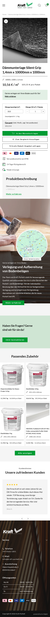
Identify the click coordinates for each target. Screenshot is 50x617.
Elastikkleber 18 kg (32, 389)
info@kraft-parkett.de (12, 559)
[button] (3, 5)
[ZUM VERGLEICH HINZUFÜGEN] (21, 366)
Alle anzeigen (25, 453)
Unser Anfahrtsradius (32, 259)
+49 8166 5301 (9, 552)
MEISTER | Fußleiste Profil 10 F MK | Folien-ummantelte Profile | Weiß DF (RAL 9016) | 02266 (37, 431)
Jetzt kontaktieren (15, 340)
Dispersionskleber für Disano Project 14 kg (10, 390)
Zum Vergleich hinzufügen (27, 139)
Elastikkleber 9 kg (6, 433)
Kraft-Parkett (20, 614)
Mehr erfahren (10, 96)
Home (4, 14)
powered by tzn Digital (40, 614)
